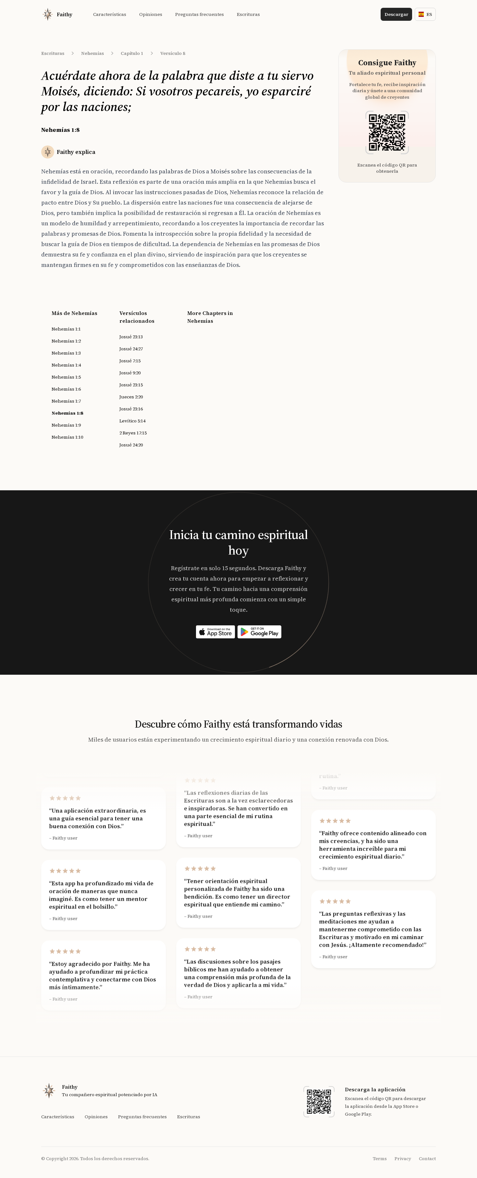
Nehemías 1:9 (66, 425)
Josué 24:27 (131, 348)
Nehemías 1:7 (66, 401)
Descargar (396, 14)
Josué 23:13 (131, 336)
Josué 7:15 (130, 360)
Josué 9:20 (130, 373)
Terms (380, 1158)
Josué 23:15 (131, 385)
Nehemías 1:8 (67, 413)
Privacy (403, 1158)
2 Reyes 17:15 (133, 433)
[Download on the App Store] (215, 631)
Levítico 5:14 (132, 421)
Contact (427, 1158)
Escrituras (52, 53)
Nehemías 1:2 (66, 341)
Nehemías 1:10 (67, 437)
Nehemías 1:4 (66, 365)
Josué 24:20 (131, 445)
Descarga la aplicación (375, 1089)
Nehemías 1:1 (66, 329)
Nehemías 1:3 (66, 353)
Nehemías (92, 53)
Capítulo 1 (132, 53)
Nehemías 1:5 (66, 377)
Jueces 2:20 (131, 397)
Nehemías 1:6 (66, 389)
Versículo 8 (172, 53)
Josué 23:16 (131, 409)
